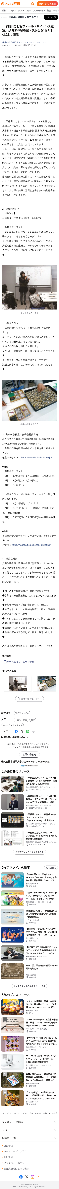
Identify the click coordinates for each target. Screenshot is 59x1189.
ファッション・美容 (42, 10)
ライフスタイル (22, 713)
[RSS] (38, 1177)
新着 (4, 10)
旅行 (29, 10)
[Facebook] (16, 731)
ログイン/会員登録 (47, 4)
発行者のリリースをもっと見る (29, 851)
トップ (5, 1113)
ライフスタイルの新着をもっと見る (29, 986)
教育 (33, 720)
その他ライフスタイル (12, 725)
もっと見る (51, 868)
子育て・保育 (21, 720)
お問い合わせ (29, 754)
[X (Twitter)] (22, 731)
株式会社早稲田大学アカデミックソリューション (24, 42)
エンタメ (12, 10)
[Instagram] (32, 1177)
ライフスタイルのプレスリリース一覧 (30, 1113)
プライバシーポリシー (14, 1163)
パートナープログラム (14, 1151)
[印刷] (33, 731)
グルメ (21, 10)
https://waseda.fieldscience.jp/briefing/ (31, 545)
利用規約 (7, 1157)
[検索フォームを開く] (32, 3)
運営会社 (7, 1145)
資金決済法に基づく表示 (15, 1168)
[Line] (27, 731)
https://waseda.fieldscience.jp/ (36, 457)
